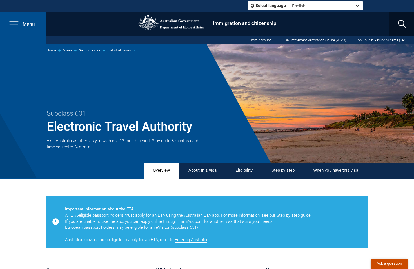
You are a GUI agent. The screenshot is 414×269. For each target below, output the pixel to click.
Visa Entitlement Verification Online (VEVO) (314, 40)
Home (51, 50)
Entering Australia (191, 239)
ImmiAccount (260, 40)
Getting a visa (90, 50)
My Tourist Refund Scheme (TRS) (383, 40)
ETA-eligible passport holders (96, 215)
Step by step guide (294, 215)
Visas (67, 50)
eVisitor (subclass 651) (177, 227)
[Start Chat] (389, 264)
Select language (270, 5)
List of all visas (119, 50)
